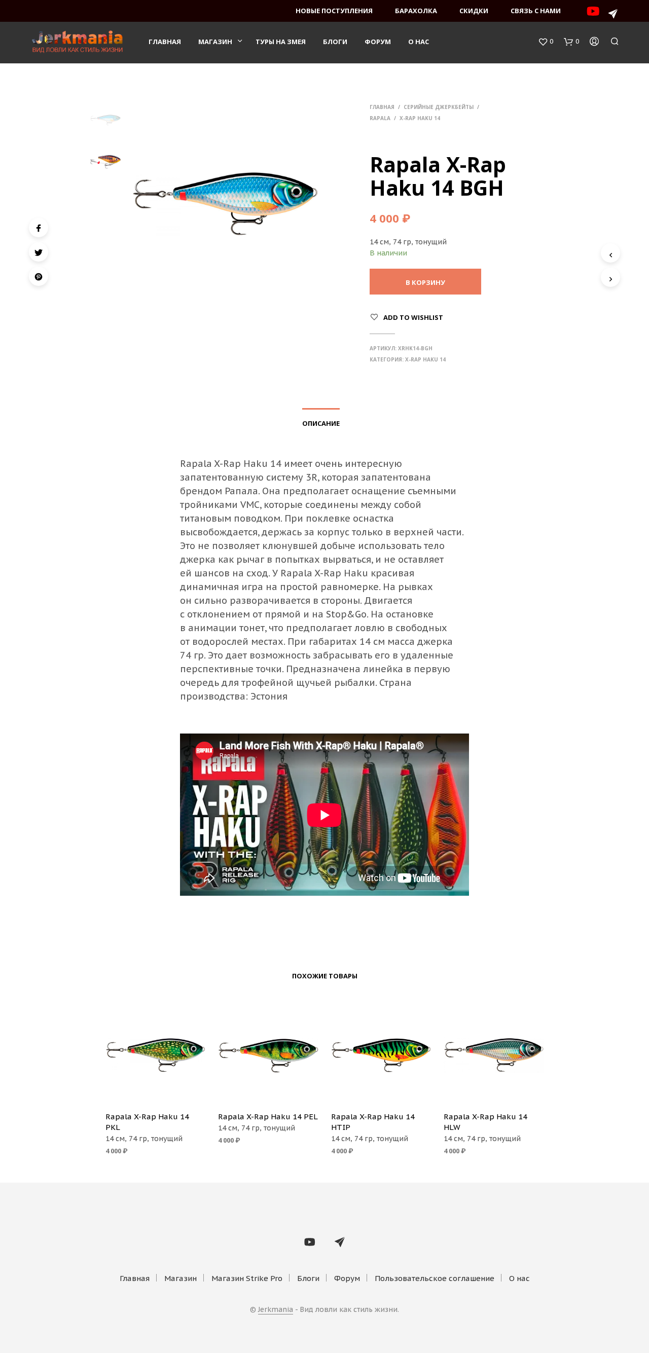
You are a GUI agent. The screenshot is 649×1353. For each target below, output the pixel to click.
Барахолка (416, 10)
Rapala (380, 118)
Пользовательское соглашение (434, 1278)
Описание (321, 423)
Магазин (215, 41)
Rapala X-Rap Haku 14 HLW (485, 1122)
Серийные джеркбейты (439, 107)
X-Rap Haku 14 (420, 118)
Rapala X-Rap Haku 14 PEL (268, 1116)
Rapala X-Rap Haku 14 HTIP (373, 1122)
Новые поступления (334, 10)
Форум (378, 41)
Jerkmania (275, 1310)
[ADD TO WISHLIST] (155, 1089)
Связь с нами (536, 10)
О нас (418, 41)
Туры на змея (281, 41)
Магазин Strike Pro (246, 1278)
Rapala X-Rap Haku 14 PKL (147, 1122)
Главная (165, 41)
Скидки (473, 10)
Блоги (335, 41)
